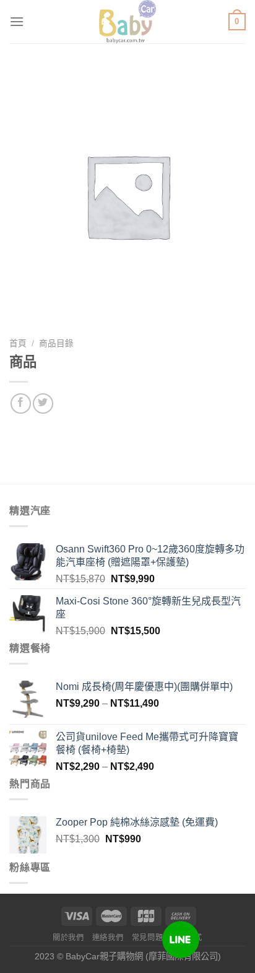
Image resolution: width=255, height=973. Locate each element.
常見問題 (147, 937)
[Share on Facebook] (21, 403)
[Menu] (16, 21)
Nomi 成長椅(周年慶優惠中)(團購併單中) (144, 686)
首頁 (18, 343)
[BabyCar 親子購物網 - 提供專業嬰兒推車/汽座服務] (128, 21)
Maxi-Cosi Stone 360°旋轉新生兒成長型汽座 (148, 607)
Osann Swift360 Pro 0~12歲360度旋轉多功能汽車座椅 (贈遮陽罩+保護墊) (150, 555)
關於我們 (68, 937)
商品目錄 (56, 343)
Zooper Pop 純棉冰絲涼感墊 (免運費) (137, 822)
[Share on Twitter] (43, 403)
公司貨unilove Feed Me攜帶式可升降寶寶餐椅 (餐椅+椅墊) (147, 743)
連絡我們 (107, 937)
